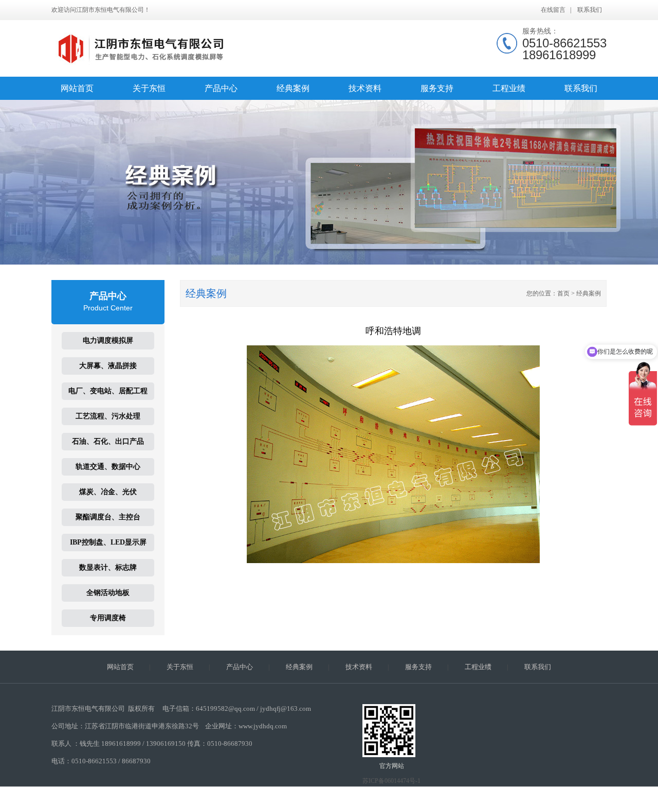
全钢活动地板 (108, 593)
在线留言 (553, 9)
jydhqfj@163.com (285, 708)
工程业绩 (508, 88)
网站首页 (77, 88)
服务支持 (437, 88)
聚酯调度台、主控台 (108, 517)
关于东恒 (149, 88)
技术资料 (365, 88)
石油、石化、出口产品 (108, 441)
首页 (563, 293)
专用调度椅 (108, 618)
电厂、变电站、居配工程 (108, 391)
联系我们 (589, 9)
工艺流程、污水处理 (108, 416)
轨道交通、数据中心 (108, 466)
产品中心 (221, 88)
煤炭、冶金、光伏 (108, 492)
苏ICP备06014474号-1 (391, 780)
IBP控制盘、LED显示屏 (108, 542)
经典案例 (293, 88)
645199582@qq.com (225, 708)
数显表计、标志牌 (108, 567)
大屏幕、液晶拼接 (108, 366)
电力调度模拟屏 (108, 340)
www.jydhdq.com (263, 726)
